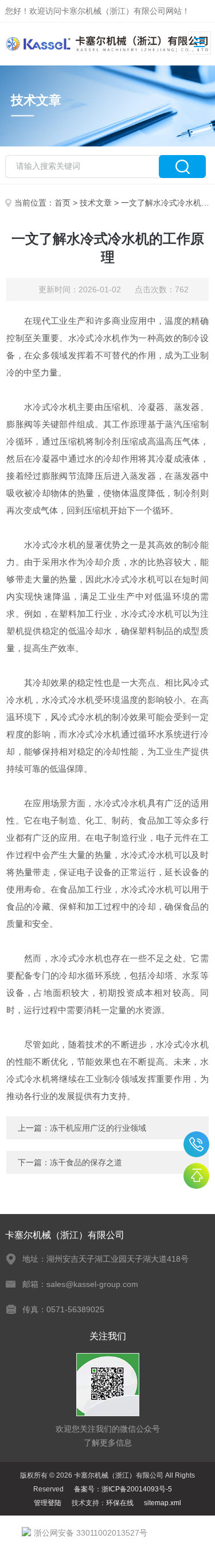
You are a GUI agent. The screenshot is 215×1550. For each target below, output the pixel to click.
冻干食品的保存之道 (86, 1162)
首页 (62, 202)
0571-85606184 (196, 1144)
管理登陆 (47, 1503)
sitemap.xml (162, 1503)
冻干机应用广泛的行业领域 (98, 1127)
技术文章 (96, 202)
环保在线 (120, 1503)
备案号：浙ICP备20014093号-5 (123, 1489)
